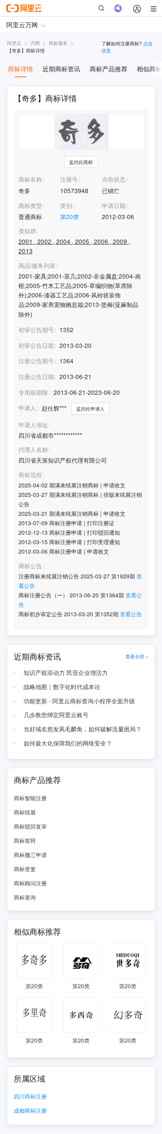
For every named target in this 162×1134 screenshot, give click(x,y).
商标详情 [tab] (20, 68)
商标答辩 (25, 840)
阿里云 (14, 42)
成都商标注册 (30, 1111)
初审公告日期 (36, 345)
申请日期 (113, 205)
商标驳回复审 (30, 826)
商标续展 (25, 812)
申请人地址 (33, 425)
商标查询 (25, 897)
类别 (66, 205)
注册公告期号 (36, 360)
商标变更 (25, 869)
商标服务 (58, 42)
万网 (35, 42)
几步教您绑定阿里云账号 (56, 714)
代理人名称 (33, 450)
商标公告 (30, 566)
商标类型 (30, 205)
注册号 (69, 179)
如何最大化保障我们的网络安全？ (68, 742)
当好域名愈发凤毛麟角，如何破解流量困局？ (83, 728)
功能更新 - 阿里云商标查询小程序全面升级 (79, 700)
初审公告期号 (36, 329)
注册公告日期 (36, 376)
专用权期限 (33, 392)
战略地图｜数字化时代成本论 (62, 686)
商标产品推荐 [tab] (108, 68)
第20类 (69, 216)
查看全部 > (136, 656)
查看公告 (131, 614)
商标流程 (30, 475)
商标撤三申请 (30, 855)
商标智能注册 (30, 798)
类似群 (27, 231)
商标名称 (30, 179)
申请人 (27, 407)
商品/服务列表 (36, 266)
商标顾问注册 (30, 883)
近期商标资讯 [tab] (61, 68)
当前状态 (113, 179)
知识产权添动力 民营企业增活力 (66, 672)
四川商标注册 (30, 1097)
